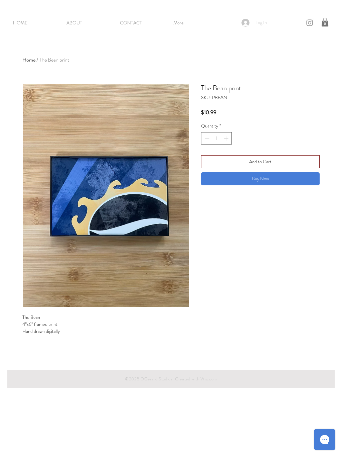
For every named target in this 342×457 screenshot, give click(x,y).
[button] (325, 22)
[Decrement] (206, 138)
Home (28, 60)
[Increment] (226, 138)
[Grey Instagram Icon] (309, 22)
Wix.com (208, 379)
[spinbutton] (216, 138)
